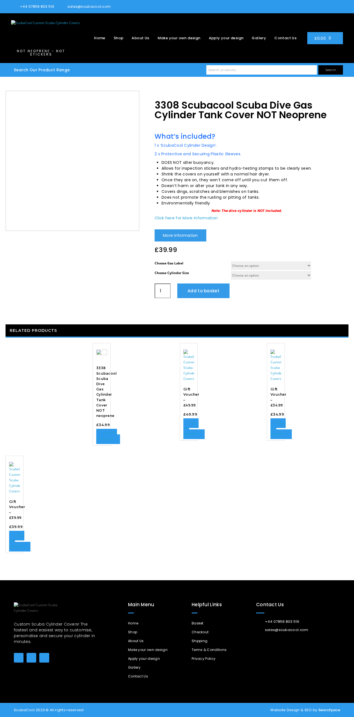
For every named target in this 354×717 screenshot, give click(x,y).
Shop (119, 38)
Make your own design (179, 38)
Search (330, 70)
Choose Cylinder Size (172, 272)
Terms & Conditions (209, 649)
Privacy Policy (203, 658)
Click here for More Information (186, 218)
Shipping (199, 641)
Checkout (200, 632)
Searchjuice (329, 710)
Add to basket (203, 291)
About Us (140, 38)
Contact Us (285, 38)
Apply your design (226, 38)
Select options (106, 436)
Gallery (259, 38)
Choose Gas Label (169, 263)
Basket (198, 623)
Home (99, 38)
